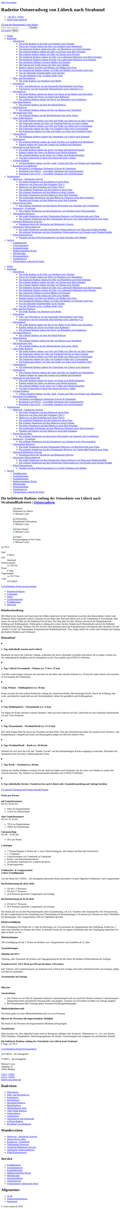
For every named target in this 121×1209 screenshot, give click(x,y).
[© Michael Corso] (32, 789)
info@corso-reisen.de (11, 1079)
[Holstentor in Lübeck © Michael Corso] (6, 789)
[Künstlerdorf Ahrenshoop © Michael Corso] (17, 789)
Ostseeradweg (44, 502)
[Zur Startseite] (19, 24)
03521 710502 (8, 1077)
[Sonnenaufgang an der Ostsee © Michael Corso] (44, 789)
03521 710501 (8, 1074)
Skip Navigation (8, 2)
